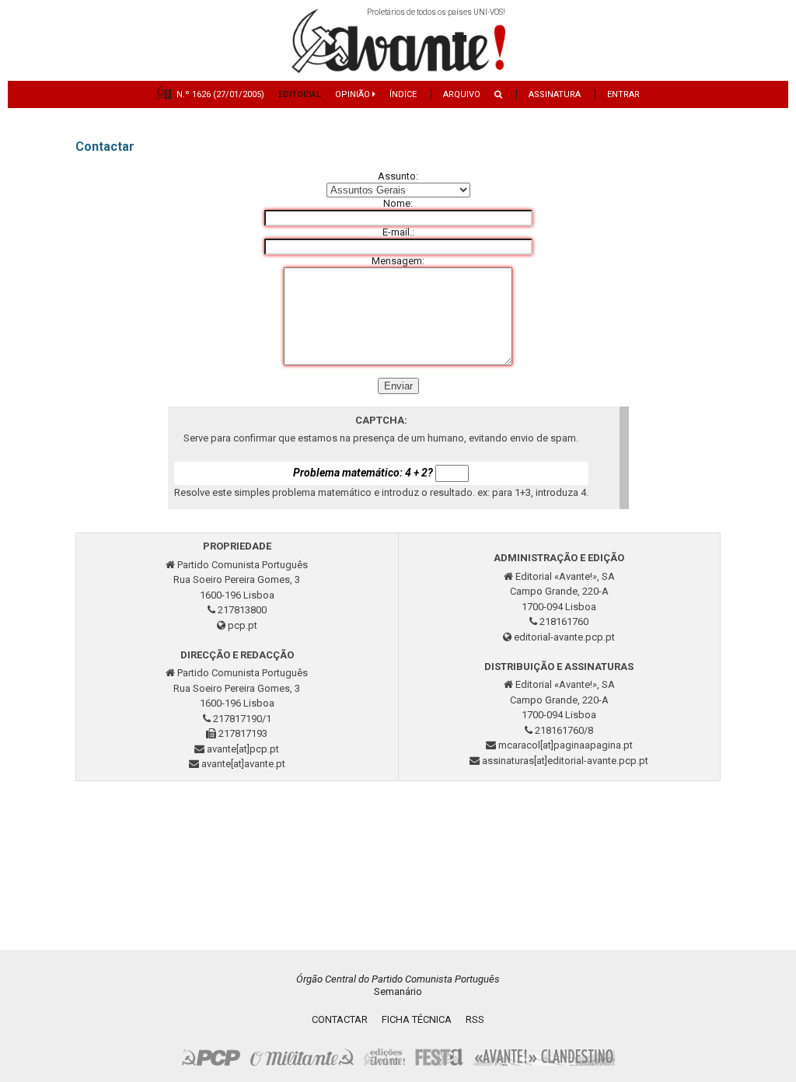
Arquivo (461, 94)
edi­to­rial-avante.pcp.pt (564, 637)
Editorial (299, 94)
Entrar (623, 94)
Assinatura (555, 94)
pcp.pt (242, 625)
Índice (403, 94)
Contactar (340, 1019)
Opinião (353, 94)
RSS (475, 1019)
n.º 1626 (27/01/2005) (220, 94)
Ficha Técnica (417, 1019)
